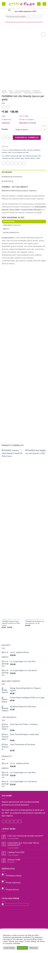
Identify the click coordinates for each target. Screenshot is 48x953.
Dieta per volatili (13, 860)
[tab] (24, 221)
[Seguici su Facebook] (4, 821)
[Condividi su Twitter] (12, 163)
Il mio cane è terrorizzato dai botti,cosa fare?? (25, 836)
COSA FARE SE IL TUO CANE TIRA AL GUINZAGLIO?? (23, 844)
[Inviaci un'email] (16, 821)
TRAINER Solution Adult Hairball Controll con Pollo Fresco (11, 623)
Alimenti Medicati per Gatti (17, 150)
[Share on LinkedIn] (24, 163)
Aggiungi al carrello (27, 137)
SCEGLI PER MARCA (22, 91)
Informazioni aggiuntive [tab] (12, 177)
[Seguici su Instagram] (8, 821)
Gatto (4, 93)
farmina (17, 158)
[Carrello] (39, 4)
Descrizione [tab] (7, 172)
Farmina (36, 91)
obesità (27, 158)
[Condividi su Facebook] (8, 163)
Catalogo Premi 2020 (15, 852)
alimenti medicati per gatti (13, 156)
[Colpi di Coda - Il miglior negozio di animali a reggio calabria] (21, 4)
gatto (22, 158)
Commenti (11, 862)
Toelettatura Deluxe (14, 876)
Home (4, 91)
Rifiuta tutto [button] (33, 948)
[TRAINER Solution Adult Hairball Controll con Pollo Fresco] (12, 533)
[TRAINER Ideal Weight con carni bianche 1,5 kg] (35, 533)
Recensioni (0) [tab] (7, 181)
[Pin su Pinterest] (20, 163)
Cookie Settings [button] (9, 948)
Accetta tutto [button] (22, 948)
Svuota (43, 126)
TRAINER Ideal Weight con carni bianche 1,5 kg (34, 622)
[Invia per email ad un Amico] (16, 163)
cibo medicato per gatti (29, 156)
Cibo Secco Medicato (33, 93)
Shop (11, 91)
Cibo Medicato (15, 93)
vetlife (38, 158)
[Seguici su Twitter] (12, 821)
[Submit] (40, 16)
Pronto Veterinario (13, 883)
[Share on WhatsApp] (4, 163)
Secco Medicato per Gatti (20, 152)
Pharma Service (12, 890)
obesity (32, 158)
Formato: (5, 129)
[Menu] (3, 4)
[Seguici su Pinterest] (20, 821)
